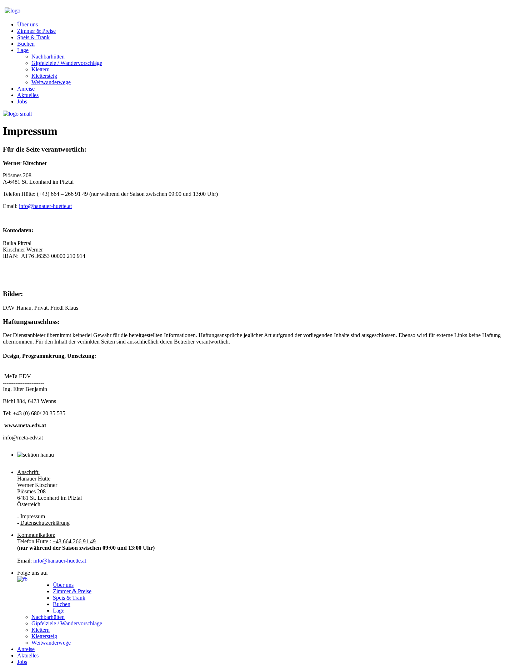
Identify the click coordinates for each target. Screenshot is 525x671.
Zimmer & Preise (36, 31)
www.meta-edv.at (25, 425)
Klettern (40, 69)
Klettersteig (44, 76)
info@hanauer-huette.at (45, 206)
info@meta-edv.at (23, 437)
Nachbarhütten (48, 57)
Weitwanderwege (51, 82)
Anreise (26, 89)
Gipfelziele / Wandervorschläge (66, 63)
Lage (23, 50)
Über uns (27, 24)
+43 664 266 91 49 (74, 541)
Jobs (22, 101)
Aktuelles (28, 95)
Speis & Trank (33, 37)
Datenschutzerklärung (45, 523)
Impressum (32, 516)
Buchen (26, 44)
